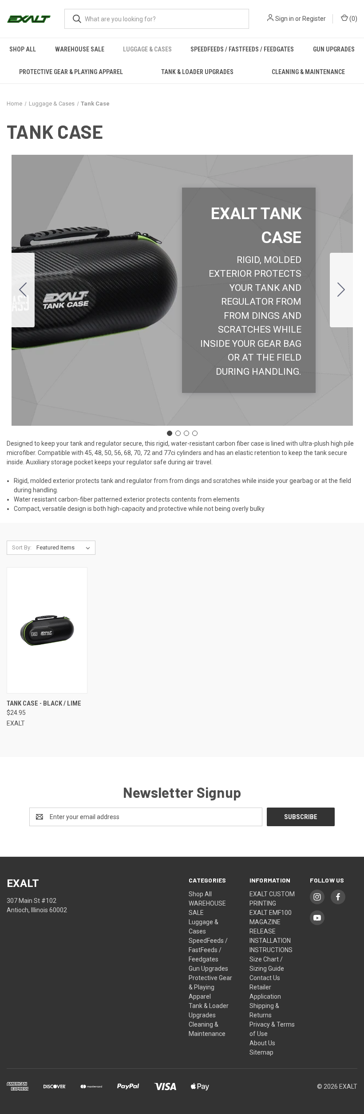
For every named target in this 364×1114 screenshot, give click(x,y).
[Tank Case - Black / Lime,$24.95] (47, 630)
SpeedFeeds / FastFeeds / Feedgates (242, 49)
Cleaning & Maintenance (308, 71)
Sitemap (261, 1052)
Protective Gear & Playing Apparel (71, 71)
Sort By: (22, 547)
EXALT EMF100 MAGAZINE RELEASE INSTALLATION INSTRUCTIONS (271, 931)
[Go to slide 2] (341, 290)
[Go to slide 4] (23, 290)
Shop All (22, 49)
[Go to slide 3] (186, 433)
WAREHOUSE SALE (79, 49)
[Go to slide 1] (169, 433)
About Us (262, 1043)
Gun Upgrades (334, 49)
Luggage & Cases (147, 49)
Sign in (284, 18)
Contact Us (264, 977)
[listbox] (65, 547)
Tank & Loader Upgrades (197, 71)
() (352, 18)
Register (314, 18)
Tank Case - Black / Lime (44, 703)
